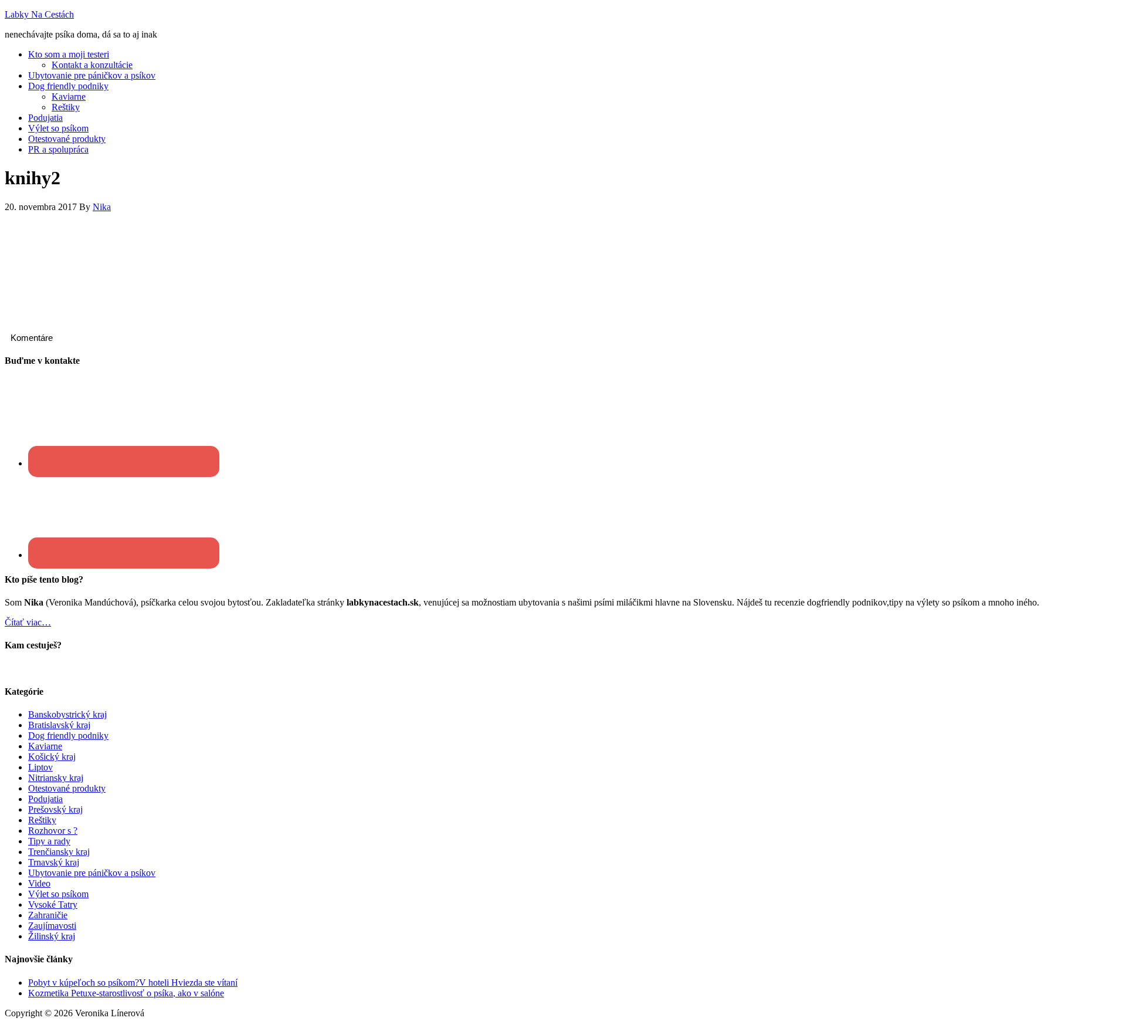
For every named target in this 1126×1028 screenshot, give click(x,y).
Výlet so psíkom (58, 894)
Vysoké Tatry (52, 904)
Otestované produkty (67, 788)
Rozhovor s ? (52, 831)
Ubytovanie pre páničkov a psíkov (91, 873)
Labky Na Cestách (39, 14)
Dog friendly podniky (68, 735)
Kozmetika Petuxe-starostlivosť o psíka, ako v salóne (126, 993)
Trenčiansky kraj (59, 852)
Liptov (40, 767)
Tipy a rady (49, 841)
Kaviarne (45, 746)
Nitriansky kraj (55, 778)
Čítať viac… (28, 622)
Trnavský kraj (53, 862)
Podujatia (45, 799)
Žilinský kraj (51, 936)
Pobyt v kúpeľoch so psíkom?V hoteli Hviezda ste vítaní (133, 983)
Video (39, 883)
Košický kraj (52, 757)
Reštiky (42, 820)
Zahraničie (47, 915)
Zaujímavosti (52, 926)
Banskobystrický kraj (67, 714)
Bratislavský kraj (59, 725)
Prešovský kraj (55, 809)
